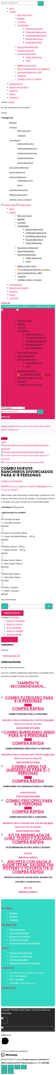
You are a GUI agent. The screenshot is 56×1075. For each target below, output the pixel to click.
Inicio (11, 8)
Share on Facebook (16, 620)
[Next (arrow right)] (11, 1071)
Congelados (23, 25)
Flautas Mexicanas (34, 39)
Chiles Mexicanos (34, 57)
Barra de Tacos (24, 15)
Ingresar (13, 913)
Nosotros (13, 90)
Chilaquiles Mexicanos (36, 32)
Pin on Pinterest (14, 627)
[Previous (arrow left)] (4, 1071)
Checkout (14, 920)
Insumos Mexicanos (26, 54)
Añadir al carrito (12, 613)
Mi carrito (13, 916)
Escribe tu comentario (11, 481)
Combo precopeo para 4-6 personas (28, 817)
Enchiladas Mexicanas (36, 35)
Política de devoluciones (20, 953)
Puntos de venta (17, 929)
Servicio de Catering (18, 87)
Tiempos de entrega (19, 933)
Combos (21, 22)
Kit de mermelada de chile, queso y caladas (28, 847)
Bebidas (21, 18)
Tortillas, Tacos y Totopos (29, 79)
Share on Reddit (14, 634)
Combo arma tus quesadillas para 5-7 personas (28, 786)
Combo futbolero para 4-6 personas (28, 714)
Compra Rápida (28, 708)
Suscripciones (15, 84)
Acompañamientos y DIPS (29, 72)
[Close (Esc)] (4, 1067)
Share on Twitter (14, 624)
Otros (28, 60)
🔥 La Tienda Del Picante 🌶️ (33, 69)
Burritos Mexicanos (34, 28)
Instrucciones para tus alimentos (25, 943)
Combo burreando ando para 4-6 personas (28, 748)
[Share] (11, 1067)
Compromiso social (18, 940)
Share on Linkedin (15, 631)
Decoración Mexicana (27, 47)
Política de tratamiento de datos (24, 963)
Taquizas (21, 75)
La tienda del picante (18, 190)
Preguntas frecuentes (19, 936)
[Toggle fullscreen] (17, 1067)
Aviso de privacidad (18, 959)
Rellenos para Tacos (26, 65)
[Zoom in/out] (24, 1067)
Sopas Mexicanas (34, 42)
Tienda (12, 11)
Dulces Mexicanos (25, 50)
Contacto (13, 97)
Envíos (12, 94)
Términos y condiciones (20, 956)
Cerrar (11, 102)
